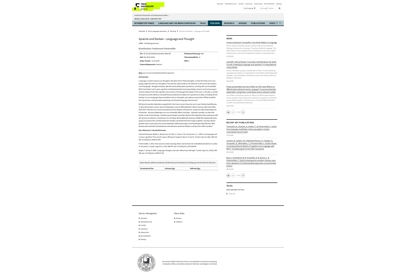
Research (229, 23)
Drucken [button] (178, 218)
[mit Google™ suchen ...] (280, 8)
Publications (258, 23)
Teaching (215, 23)
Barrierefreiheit (269, 4)
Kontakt (241, 4)
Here (140, 73)
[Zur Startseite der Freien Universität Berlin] (150, 6)
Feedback (179, 222)
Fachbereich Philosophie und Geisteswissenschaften (151, 15)
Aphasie (243, 23)
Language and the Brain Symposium (177, 23)
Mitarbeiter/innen (231, 4)
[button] (276, 23)
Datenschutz (258, 4)
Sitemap (279, 4)
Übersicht (232, 194)
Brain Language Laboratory (147, 18)
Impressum (249, 4)
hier (173, 168)
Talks (203, 23)
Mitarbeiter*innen (144, 23)
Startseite (220, 4)
